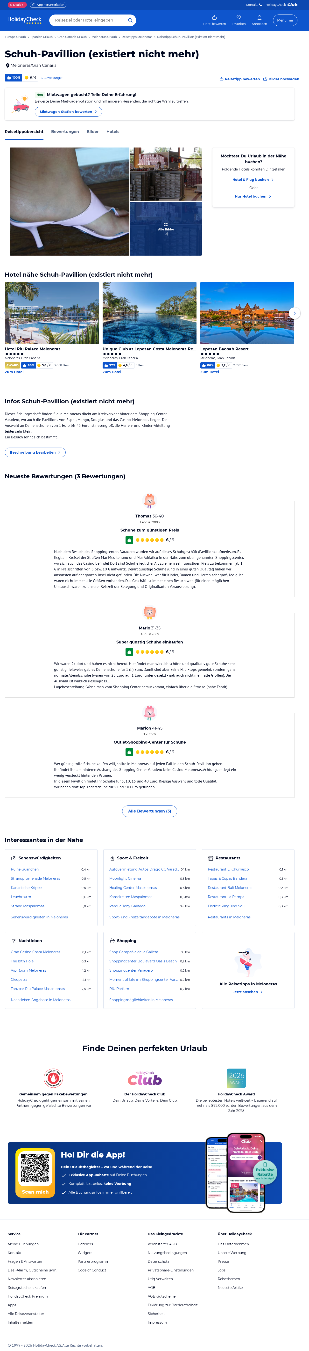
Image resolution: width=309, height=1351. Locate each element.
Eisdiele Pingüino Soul (227, 906)
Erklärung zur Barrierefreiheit (173, 1305)
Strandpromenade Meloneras (35, 878)
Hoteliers (85, 1244)
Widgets (85, 1253)
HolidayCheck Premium (28, 1296)
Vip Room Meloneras (28, 970)
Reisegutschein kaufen (27, 1287)
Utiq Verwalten (160, 1279)
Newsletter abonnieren (27, 1279)
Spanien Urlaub (42, 37)
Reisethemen (229, 1279)
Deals (15, 5)
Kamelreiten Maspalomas (130, 897)
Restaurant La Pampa (226, 897)
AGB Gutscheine (162, 1296)
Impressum (157, 1322)
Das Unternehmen (233, 1244)
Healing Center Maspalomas (133, 888)
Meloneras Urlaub (104, 37)
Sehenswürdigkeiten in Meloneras (39, 917)
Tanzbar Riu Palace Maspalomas (38, 989)
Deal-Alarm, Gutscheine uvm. (32, 1270)
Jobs (221, 1270)
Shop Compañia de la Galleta (133, 952)
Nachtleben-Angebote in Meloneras (40, 1000)
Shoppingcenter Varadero (131, 970)
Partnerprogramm (93, 1261)
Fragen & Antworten (25, 1261)
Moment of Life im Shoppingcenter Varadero (144, 979)
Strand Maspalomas (27, 906)
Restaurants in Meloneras (229, 917)
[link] (214, 20)
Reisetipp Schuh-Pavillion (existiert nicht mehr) (191, 37)
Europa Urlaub (15, 37)
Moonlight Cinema (125, 878)
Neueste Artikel (231, 1287)
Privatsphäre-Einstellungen (171, 1270)
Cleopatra (19, 979)
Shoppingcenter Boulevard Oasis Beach (143, 961)
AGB (151, 1287)
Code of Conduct (92, 1270)
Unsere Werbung (232, 1253)
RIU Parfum (119, 989)
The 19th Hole (22, 961)
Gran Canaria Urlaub (72, 37)
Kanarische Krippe (26, 888)
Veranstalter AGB (162, 1244)
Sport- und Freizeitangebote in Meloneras (144, 917)
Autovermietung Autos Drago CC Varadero (144, 869)
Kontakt (252, 5)
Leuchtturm (21, 897)
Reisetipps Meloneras (137, 37)
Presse (223, 1261)
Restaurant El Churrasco (228, 869)
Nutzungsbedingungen (167, 1253)
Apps (12, 1305)
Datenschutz (158, 1261)
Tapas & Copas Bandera (227, 878)
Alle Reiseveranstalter (26, 1314)
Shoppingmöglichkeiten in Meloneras (141, 1000)
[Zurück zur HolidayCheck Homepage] (25, 20)
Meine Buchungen (23, 1244)
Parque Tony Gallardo (127, 906)
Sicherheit (156, 1314)
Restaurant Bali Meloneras (230, 888)
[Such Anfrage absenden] (130, 20)
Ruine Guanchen (25, 869)
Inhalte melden (20, 1322)
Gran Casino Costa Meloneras (35, 952)
